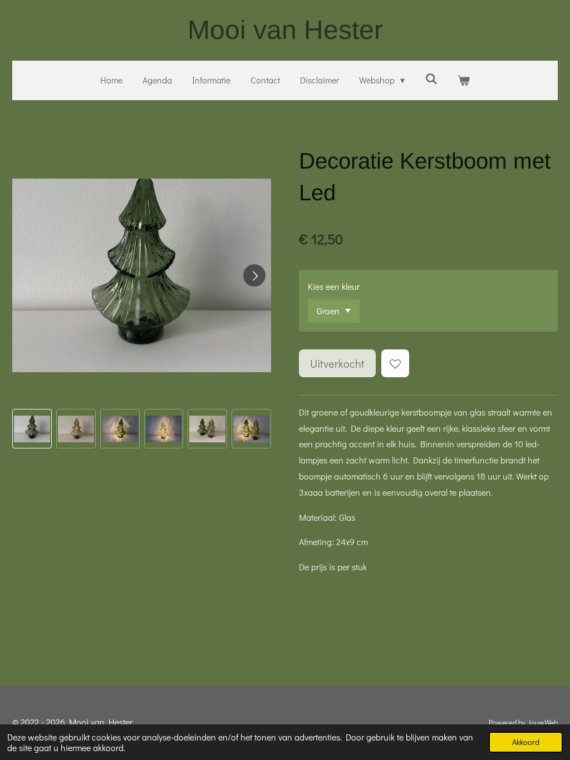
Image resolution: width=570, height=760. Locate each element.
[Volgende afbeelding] (254, 275)
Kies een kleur (334, 286)
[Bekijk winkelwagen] (463, 80)
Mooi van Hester (285, 30)
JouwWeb (542, 723)
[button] (32, 428)
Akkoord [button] (525, 742)
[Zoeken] (430, 78)
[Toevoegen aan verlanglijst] (395, 363)
